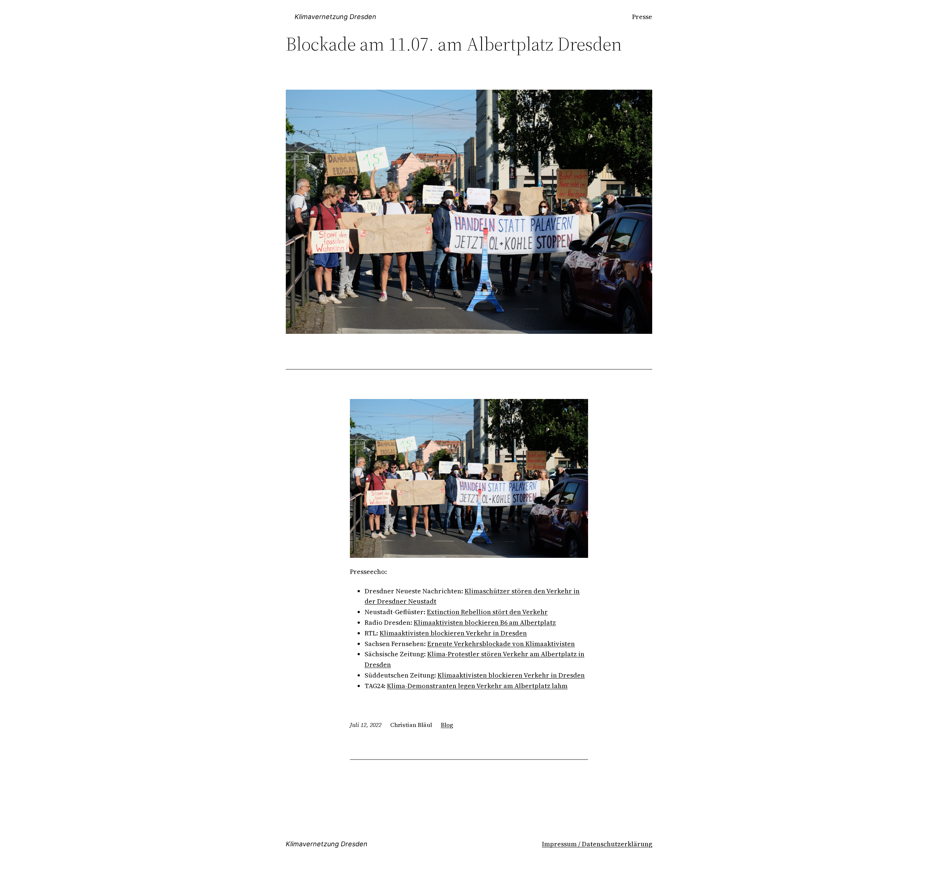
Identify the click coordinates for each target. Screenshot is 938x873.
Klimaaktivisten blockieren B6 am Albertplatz (485, 622)
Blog (447, 725)
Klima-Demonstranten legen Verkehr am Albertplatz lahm (477, 685)
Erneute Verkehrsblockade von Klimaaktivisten (501, 643)
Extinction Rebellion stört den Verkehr (487, 611)
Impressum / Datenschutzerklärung (597, 843)
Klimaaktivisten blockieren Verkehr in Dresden (453, 633)
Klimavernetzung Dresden (335, 16)
